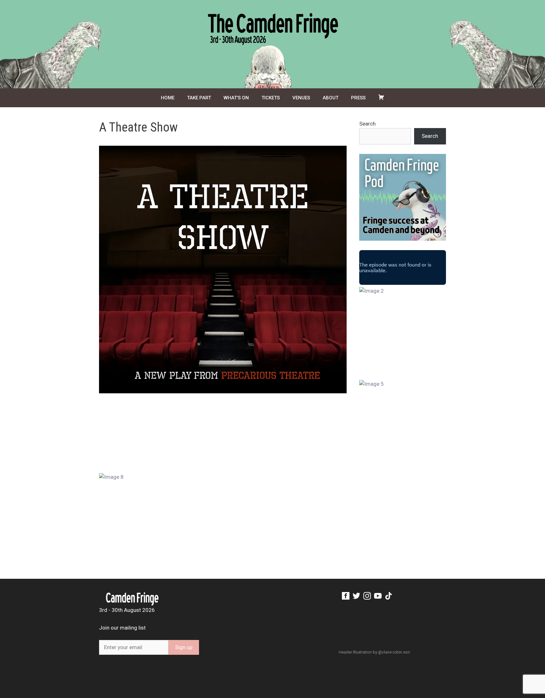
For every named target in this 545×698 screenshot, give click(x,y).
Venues (301, 98)
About (330, 98)
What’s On (236, 98)
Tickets (270, 98)
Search (367, 123)
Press (358, 98)
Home (167, 98)
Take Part (199, 98)
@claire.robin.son (394, 652)
